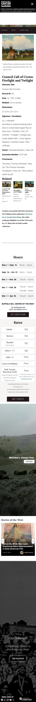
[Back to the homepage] (6, 4)
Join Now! (29, 461)
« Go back (4, 30)
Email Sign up (8, 697)
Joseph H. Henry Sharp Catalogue (24, 9)
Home (3, 9)
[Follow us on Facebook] (2, 700)
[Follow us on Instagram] (8, 700)
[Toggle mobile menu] (32, 4)
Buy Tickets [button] (18, 399)
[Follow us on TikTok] (5, 700)
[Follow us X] (13, 700)
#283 (9, 70)
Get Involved (18, 658)
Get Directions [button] (18, 314)
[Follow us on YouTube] (11, 700)
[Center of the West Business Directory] (25, 699)
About (14, 30)
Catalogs (9, 9)
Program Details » (26, 379)
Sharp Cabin (24, 30)
